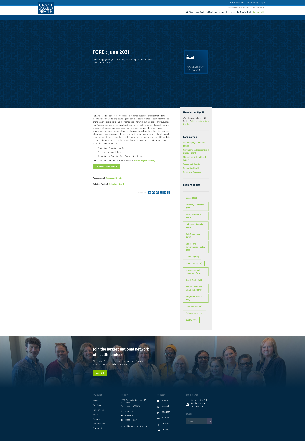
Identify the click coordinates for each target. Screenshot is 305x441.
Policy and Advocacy (192, 172)
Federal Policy (194, 263)
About (191, 12)
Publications (211, 12)
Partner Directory (252, 2)
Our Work (200, 12)
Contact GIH (247, 7)
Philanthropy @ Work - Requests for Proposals (132, 59)
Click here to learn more (106, 166)
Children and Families (195, 226)
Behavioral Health (116, 184)
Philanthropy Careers (234, 7)
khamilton (138, 160)
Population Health (191, 168)
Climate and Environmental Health (195, 247)
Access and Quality (114, 178)
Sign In (263, 2)
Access (191, 198)
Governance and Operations (193, 271)
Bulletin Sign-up (258, 7)
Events (221, 12)
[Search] (186, 12)
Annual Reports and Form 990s (134, 426)
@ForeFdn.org (149, 160)
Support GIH (258, 12)
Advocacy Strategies (195, 206)
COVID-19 (192, 257)
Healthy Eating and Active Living (194, 288)
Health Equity (194, 280)
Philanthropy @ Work (102, 59)
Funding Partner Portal (237, 2)
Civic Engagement (193, 235)
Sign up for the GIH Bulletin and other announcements (199, 403)
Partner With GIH (244, 12)
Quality (191, 320)
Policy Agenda (194, 313)
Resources (230, 12)
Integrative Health (194, 298)
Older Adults (194, 306)
